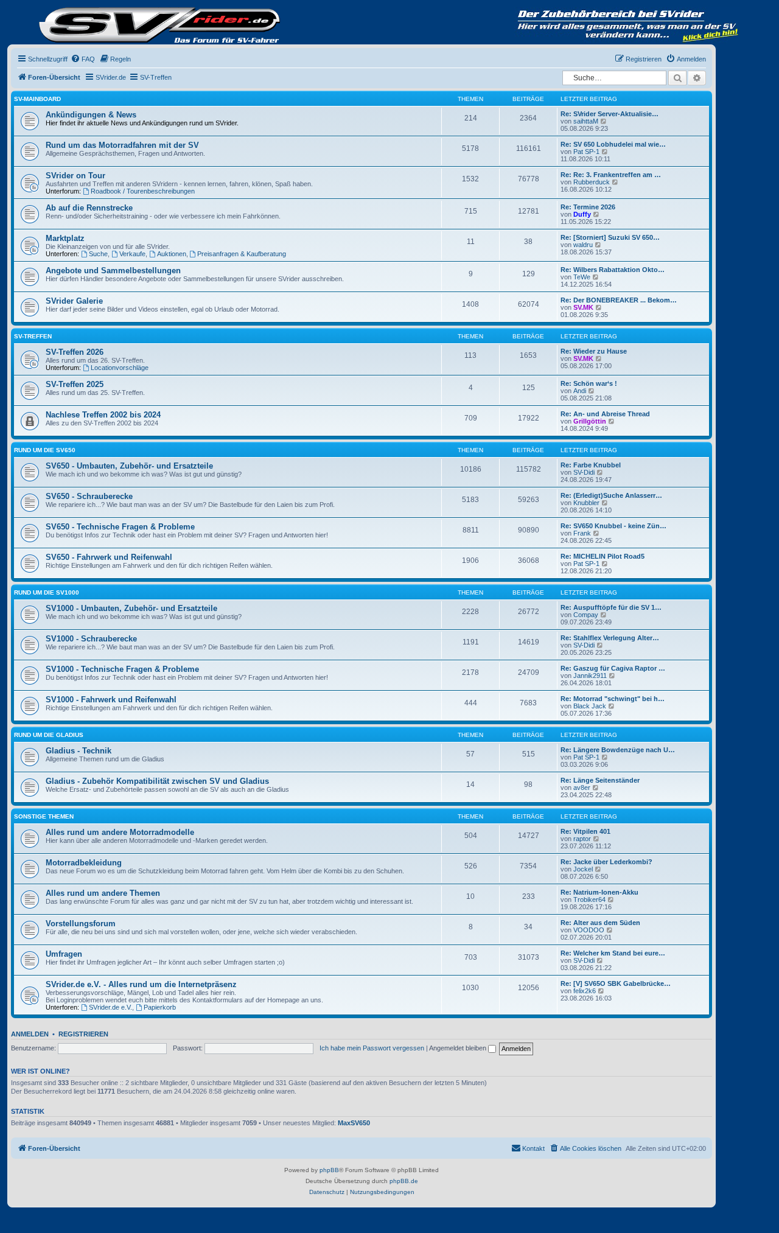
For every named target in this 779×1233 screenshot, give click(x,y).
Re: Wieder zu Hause (594, 351)
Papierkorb (160, 1007)
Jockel (583, 869)
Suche (98, 253)
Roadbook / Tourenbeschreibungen (143, 191)
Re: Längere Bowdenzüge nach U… (618, 749)
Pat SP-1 (586, 151)
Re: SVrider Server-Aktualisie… (609, 113)
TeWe (581, 277)
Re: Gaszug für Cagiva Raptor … (613, 668)
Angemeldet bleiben (458, 1048)
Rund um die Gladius (48, 735)
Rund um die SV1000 (46, 592)
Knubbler (586, 502)
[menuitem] (83, 59)
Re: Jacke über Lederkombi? (606, 861)
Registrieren (83, 1034)
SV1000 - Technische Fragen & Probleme (122, 669)
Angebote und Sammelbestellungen (113, 270)
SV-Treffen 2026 (74, 352)
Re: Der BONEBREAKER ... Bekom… (619, 300)
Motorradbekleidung (84, 862)
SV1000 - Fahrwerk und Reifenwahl (111, 699)
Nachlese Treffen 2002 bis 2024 (103, 414)
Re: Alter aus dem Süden (600, 922)
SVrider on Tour (75, 175)
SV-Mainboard (37, 99)
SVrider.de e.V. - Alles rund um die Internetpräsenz (141, 984)
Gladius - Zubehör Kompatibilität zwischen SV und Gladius (157, 781)
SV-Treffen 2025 (74, 384)
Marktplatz (65, 238)
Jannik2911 (590, 675)
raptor (582, 838)
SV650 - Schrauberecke (89, 496)
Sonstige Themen (44, 816)
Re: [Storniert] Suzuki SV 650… (610, 237)
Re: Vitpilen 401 (585, 831)
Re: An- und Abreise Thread (605, 413)
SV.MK (583, 307)
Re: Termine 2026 (588, 207)
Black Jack (589, 706)
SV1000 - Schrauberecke (91, 638)
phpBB (329, 1170)
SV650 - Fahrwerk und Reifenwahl (109, 557)
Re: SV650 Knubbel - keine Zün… (613, 525)
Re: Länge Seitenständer (600, 780)
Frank (582, 533)
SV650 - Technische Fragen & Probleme (120, 526)
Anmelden (30, 1034)
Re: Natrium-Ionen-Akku (599, 892)
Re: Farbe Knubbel (591, 465)
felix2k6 (584, 990)
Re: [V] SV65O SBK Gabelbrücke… (616, 983)
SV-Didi (584, 472)
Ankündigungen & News (91, 114)
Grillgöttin (589, 421)
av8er (581, 787)
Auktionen (171, 253)
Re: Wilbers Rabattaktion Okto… (613, 269)
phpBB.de (404, 1181)
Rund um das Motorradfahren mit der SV (122, 145)
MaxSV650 (354, 1122)
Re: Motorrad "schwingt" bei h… (613, 698)
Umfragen (64, 954)
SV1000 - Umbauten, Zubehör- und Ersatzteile (131, 608)
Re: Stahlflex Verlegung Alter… (610, 637)
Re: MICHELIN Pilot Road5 (603, 556)
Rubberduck (591, 182)
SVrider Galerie (74, 301)
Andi (579, 390)
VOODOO (588, 930)
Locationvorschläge (119, 367)
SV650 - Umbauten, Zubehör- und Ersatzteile (129, 465)
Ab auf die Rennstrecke (89, 207)
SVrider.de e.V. (110, 1007)
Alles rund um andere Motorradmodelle (120, 832)
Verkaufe (132, 253)
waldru (583, 244)
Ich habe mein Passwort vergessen (372, 1048)
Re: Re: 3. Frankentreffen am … (611, 174)
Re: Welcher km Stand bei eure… (613, 953)
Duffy (582, 214)
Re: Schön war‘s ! (589, 383)
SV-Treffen (33, 336)
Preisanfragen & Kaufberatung (241, 253)
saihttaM (585, 121)
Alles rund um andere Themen (103, 893)
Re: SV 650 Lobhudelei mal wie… (613, 144)
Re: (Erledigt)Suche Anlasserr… (611, 495)
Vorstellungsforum (81, 923)
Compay (585, 614)
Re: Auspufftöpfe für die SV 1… (611, 607)
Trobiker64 (589, 899)
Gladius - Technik (78, 750)
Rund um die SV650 (44, 450)
